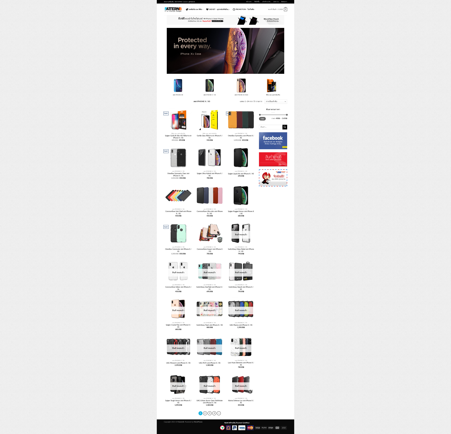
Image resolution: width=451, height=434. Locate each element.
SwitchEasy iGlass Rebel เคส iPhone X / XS (241, 250)
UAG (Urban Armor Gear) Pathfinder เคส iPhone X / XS (209, 402)
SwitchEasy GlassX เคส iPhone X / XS (241, 288)
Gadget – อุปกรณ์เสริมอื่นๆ (218, 9)
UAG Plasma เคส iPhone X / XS (241, 325)
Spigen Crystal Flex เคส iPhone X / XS (178, 326)
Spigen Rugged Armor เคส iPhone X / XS (241, 213)
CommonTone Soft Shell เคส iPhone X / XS (178, 213)
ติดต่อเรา (284, 1)
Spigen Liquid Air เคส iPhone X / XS (241, 174)
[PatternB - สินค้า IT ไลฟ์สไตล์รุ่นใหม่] (173, 9)
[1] (169, 72)
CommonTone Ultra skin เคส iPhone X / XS (210, 213)
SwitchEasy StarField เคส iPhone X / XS (209, 288)
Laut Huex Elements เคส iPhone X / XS (241, 364)
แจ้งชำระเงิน (266, 1)
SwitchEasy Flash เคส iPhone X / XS (209, 325)
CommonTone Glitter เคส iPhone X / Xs (178, 288)
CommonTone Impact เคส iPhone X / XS (209, 250)
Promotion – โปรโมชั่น (245, 9)
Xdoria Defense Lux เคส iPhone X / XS (241, 402)
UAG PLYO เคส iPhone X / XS (209, 363)
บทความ (276, 1)
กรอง (262, 118)
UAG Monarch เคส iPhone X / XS (178, 363)
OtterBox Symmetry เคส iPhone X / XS (241, 137)
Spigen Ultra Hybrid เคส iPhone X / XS (209, 175)
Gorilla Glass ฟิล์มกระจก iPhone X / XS (209, 137)
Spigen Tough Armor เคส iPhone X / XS (178, 402)
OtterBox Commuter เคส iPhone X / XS (178, 250)
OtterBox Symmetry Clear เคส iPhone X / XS (178, 175)
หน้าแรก (249, 1)
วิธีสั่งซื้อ (257, 1)
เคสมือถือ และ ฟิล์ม (195, 9)
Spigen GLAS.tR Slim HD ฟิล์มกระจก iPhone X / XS (178, 137)
